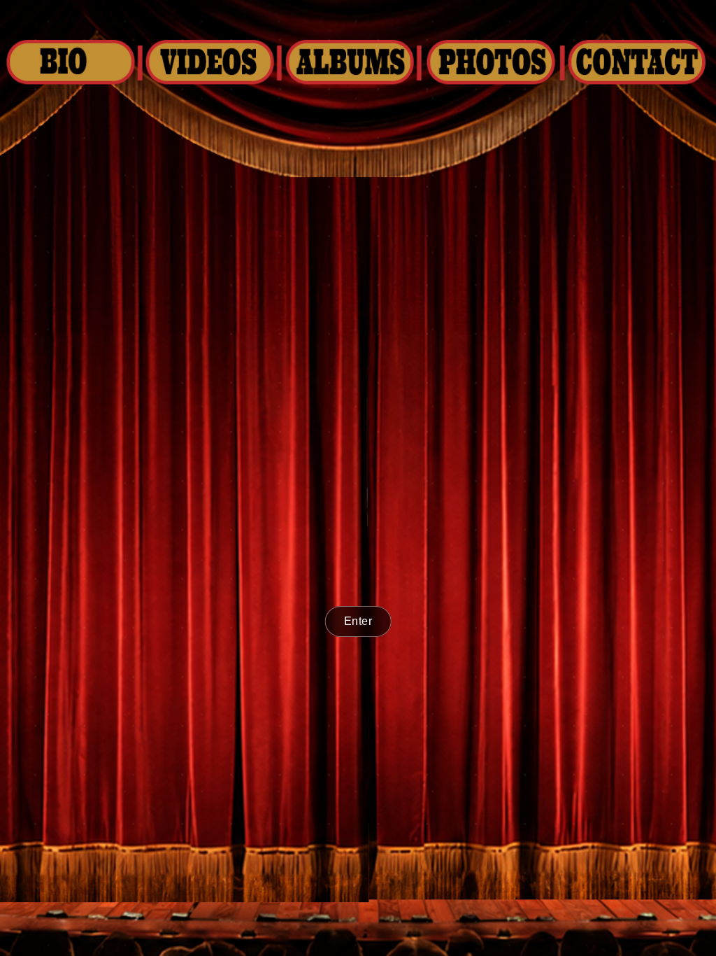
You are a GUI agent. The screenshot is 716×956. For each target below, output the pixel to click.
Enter (358, 621)
